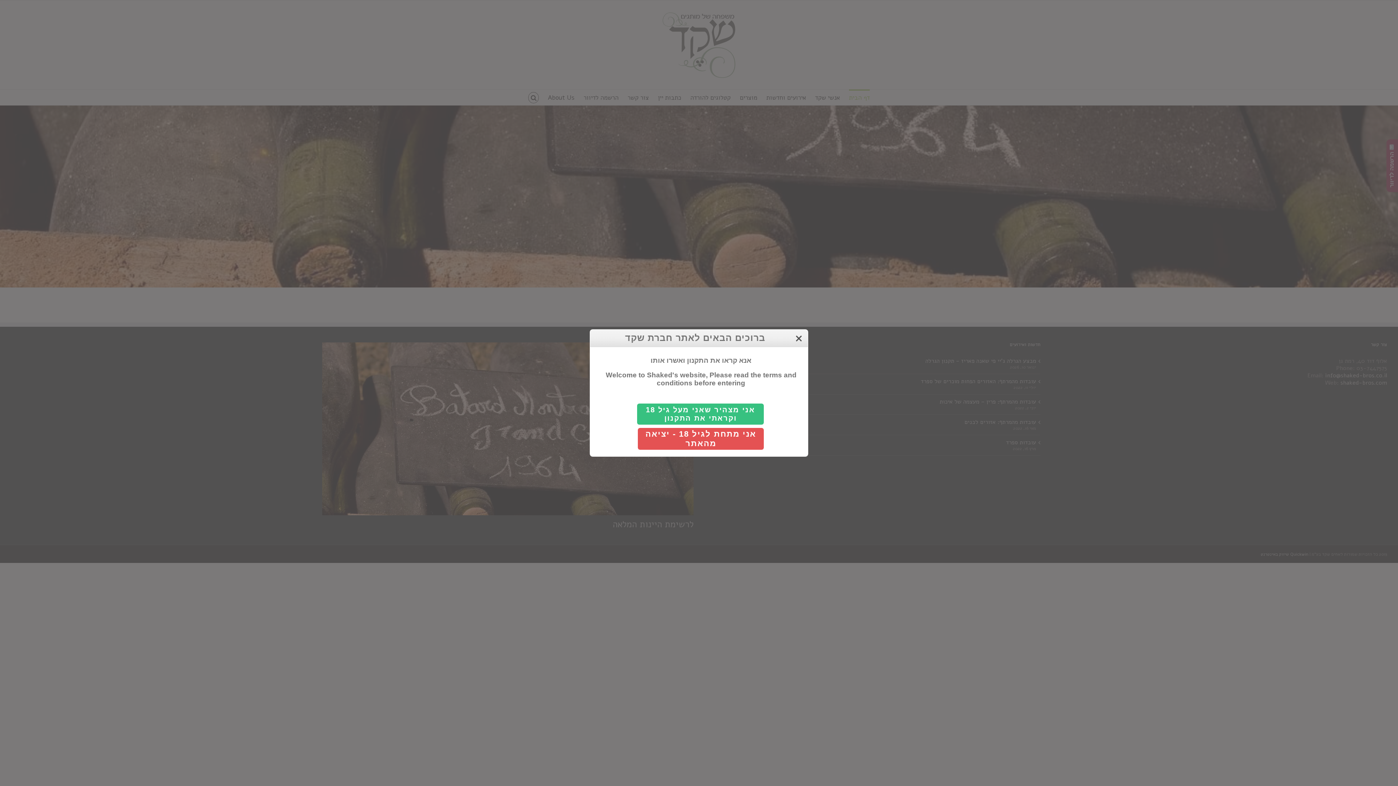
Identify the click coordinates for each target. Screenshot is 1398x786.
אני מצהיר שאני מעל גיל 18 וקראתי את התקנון (700, 414)
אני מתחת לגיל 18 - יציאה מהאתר (700, 438)
